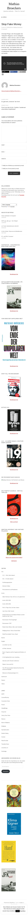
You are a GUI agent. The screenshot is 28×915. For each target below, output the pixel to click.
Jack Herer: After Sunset (8, 611)
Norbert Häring (4, 733)
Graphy (21, 902)
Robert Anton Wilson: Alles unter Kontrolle (12, 627)
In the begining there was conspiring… (11, 657)
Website (3, 158)
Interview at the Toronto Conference (10, 660)
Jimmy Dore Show (5, 715)
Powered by (7, 902)
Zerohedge (3, 751)
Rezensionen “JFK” (7, 623)
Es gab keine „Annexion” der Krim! (10, 101)
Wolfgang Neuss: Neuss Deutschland (11, 630)
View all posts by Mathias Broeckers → (11, 91)
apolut (2, 693)
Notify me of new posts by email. (11, 168)
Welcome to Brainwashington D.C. (10, 673)
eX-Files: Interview (6, 648)
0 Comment (4, 29)
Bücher (3, 637)
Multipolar (3, 726)
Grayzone (3, 711)
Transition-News (5, 744)
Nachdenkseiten (5, 729)
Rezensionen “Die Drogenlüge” (9, 619)
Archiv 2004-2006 (6, 604)
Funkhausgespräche (7, 582)
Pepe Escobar (4, 740)
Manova (3, 719)
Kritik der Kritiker (6, 586)
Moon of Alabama (5, 722)
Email (3, 151)
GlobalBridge (4, 708)
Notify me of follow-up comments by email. (13, 165)
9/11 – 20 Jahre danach (7, 578)
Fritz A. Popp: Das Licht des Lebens (10, 607)
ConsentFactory (5, 697)
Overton (3, 737)
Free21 (3, 704)
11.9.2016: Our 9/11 (7, 644)
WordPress (12, 902)
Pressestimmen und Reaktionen (10, 589)
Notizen (3, 680)
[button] (5, 72)
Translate (12, 206)
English (3, 641)
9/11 (2, 571)
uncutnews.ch (4, 747)
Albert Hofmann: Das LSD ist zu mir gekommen (13, 596)
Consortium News (5, 701)
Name (3, 145)
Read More (22, 911)
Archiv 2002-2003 (6, 600)
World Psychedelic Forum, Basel (10, 634)
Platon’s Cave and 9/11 (7, 664)
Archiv (2, 593)
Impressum (4, 676)
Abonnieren (5, 771)
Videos (3, 683)
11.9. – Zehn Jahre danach (8, 575)
